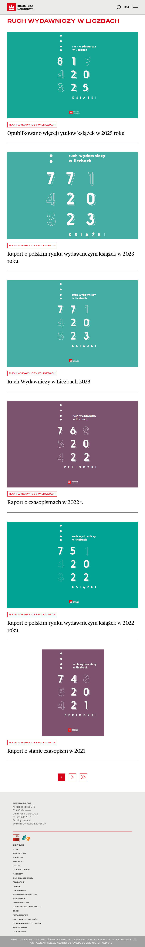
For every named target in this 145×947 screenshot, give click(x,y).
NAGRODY (18, 874)
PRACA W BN (19, 882)
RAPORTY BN (19, 853)
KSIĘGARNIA (19, 899)
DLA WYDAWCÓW (21, 870)
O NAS (16, 849)
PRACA (16, 886)
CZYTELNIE (18, 845)
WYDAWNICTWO (21, 903)
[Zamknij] (135, 939)
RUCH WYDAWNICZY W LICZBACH (32, 124)
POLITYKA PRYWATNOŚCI (25, 919)
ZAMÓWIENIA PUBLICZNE (25, 895)
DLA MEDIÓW (19, 932)
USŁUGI (16, 866)
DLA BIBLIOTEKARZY (23, 878)
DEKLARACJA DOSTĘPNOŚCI (27, 923)
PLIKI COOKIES (20, 927)
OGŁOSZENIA (19, 890)
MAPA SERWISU (20, 915)
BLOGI (16, 911)
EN (126, 7)
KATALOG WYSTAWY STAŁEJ (27, 907)
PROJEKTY (18, 862)
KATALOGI (18, 857)
